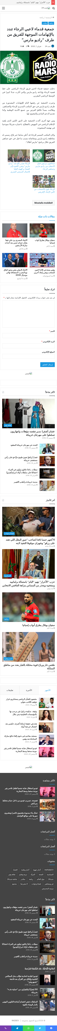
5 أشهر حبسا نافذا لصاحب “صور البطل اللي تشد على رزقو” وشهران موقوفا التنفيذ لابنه (30, 541)
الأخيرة (29, 690)
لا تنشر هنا (24, 884)
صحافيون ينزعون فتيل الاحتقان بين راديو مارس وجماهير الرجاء (45, 166)
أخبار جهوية (37, 870)
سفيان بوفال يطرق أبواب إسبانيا (45, 241)
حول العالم (40, 879)
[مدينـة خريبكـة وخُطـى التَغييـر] (47, 486)
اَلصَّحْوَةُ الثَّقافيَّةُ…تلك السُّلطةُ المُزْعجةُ (40, 968)
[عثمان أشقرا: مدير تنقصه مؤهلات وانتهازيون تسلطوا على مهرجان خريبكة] (47, 911)
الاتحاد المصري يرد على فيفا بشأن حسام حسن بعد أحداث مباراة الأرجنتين (16, 243)
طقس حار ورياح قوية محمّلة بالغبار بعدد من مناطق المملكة (29, 666)
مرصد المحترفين (47, 889)
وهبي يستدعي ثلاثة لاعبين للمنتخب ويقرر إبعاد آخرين (44, 271)
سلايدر (45, 23)
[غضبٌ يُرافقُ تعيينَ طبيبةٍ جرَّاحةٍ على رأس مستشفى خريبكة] (47, 461)
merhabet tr (49, 870)
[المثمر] (28, 373)
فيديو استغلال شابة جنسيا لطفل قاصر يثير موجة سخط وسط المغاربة (20, 750)
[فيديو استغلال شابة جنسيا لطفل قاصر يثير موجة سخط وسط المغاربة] (46, 752)
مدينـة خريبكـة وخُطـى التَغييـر (25, 482)
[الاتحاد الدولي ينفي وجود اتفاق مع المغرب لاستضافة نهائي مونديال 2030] (14, 260)
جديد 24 (47, 46)
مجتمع (14, 884)
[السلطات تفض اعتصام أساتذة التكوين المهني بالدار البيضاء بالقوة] (47, 1005)
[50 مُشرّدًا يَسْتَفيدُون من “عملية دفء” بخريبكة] (47, 993)
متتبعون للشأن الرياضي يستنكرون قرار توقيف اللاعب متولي (21, 700)
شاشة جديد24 (12, 879)
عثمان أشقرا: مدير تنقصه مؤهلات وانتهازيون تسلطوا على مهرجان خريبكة (32, 433)
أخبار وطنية (25, 870)
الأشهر (47, 690)
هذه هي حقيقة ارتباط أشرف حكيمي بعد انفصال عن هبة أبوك (21, 725)
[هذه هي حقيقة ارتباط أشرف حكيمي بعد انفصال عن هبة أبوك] (46, 727)
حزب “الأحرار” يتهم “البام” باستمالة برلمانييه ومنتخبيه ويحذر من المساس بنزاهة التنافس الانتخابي (28, 583)
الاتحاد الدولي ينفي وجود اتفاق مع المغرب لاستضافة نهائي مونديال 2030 (15, 272)
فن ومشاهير (49, 884)
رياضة (42, 17)
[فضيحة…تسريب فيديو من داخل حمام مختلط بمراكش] (47, 804)
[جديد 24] (46, 8)
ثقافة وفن (11, 874)
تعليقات (10, 690)
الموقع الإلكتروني (48, 352)
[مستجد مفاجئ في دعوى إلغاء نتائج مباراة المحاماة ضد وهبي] (46, 740)
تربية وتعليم (23, 874)
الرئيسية (49, 17)
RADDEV (15, 1020)
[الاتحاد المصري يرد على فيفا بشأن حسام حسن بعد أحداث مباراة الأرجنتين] (14, 230)
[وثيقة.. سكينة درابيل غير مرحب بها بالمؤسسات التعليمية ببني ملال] (46, 715)
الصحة (41, 874)
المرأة (33, 874)
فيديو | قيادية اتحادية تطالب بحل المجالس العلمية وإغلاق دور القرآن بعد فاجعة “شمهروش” (21, 979)
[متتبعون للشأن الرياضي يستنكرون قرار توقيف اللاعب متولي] (46, 703)
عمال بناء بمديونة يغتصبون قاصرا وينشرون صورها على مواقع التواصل (21, 814)
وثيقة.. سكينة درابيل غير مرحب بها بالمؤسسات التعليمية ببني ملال (23, 713)
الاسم (52, 331)
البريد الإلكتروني (48, 341)
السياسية (50, 874)
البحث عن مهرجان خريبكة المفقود (24, 445)
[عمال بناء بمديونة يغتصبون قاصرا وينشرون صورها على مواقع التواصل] (47, 816)
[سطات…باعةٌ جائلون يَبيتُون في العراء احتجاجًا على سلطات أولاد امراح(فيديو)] (47, 473)
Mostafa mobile (42, 202)
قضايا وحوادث (36, 884)
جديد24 (50, 879)
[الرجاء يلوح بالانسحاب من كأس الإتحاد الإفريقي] (44, 181)
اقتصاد (15, 870)
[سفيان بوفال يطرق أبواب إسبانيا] (42, 230)
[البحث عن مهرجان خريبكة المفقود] (47, 449)
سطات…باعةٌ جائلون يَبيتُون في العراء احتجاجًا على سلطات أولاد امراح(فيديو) (21, 471)
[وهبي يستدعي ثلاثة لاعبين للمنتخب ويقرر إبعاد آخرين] (42, 260)
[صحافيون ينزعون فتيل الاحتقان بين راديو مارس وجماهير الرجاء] (44, 155)
